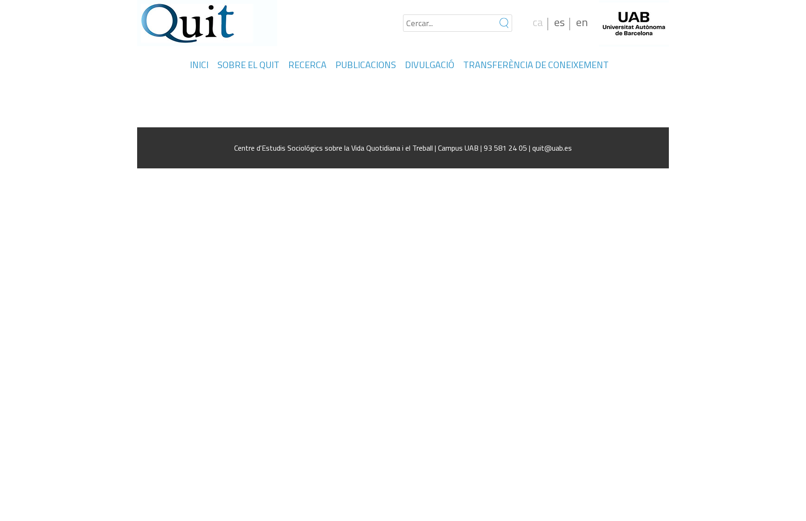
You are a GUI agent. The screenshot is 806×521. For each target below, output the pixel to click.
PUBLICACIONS (365, 64)
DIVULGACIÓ (429, 64)
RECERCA (307, 64)
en (582, 22)
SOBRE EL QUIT (248, 64)
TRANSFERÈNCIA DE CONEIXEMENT (536, 64)
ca (538, 22)
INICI (199, 64)
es (559, 22)
